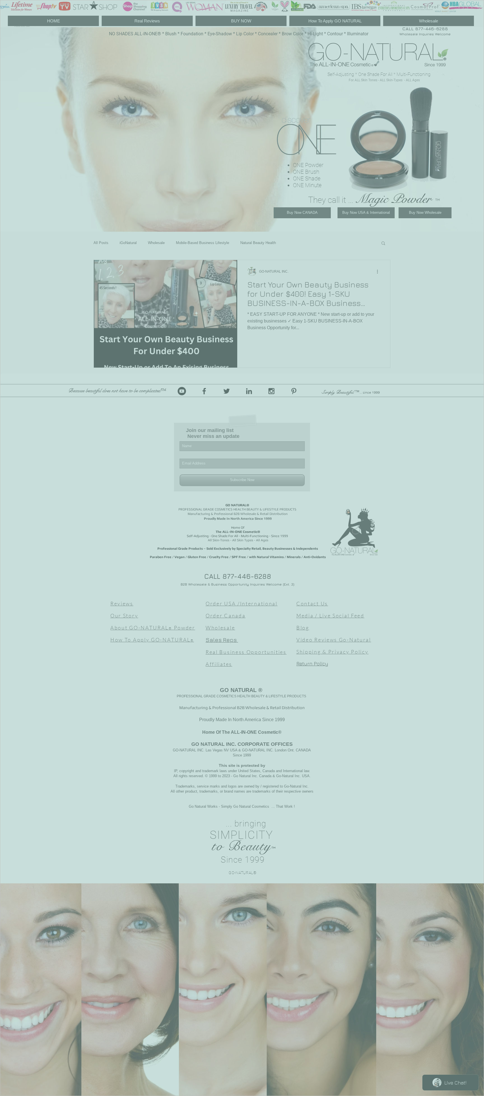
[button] (473, 10)
